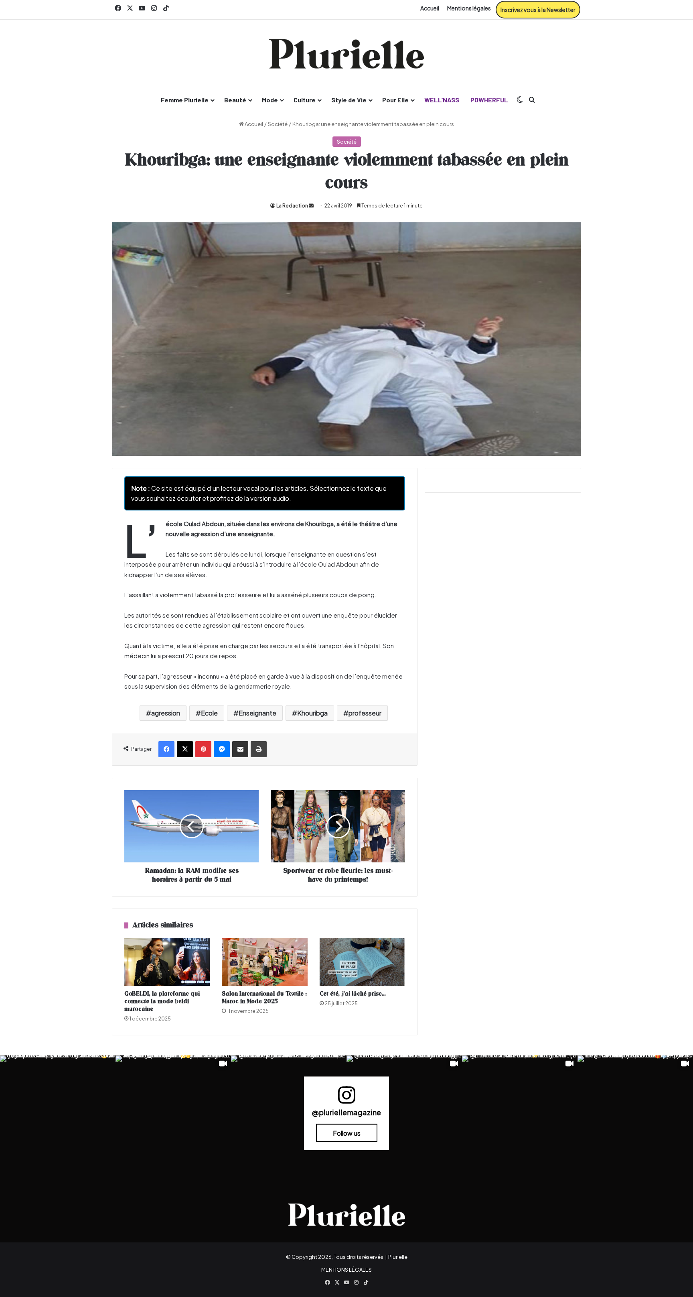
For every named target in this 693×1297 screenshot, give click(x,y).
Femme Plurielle (185, 100)
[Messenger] (222, 749)
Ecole (209, 713)
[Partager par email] (240, 749)
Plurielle (397, 1257)
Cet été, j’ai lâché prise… (353, 994)
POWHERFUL (489, 100)
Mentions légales (469, 8)
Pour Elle (395, 100)
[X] (185, 749)
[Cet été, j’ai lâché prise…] (362, 962)
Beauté (235, 100)
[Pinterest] (203, 749)
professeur (365, 713)
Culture (305, 100)
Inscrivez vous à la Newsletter (537, 9)
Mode (270, 100)
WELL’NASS (441, 100)
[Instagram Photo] (58, 1113)
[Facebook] (166, 749)
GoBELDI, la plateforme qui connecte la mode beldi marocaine (162, 1001)
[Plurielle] (346, 54)
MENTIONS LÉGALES (346, 1270)
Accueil (429, 8)
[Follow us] (346, 1098)
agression (165, 713)
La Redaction (292, 206)
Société (278, 124)
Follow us (347, 1133)
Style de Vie (349, 100)
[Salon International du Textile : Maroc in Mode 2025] (264, 962)
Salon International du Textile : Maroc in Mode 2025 (264, 998)
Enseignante (257, 713)
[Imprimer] (259, 749)
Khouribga (312, 713)
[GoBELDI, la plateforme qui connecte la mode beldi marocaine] (167, 962)
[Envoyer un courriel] (311, 206)
